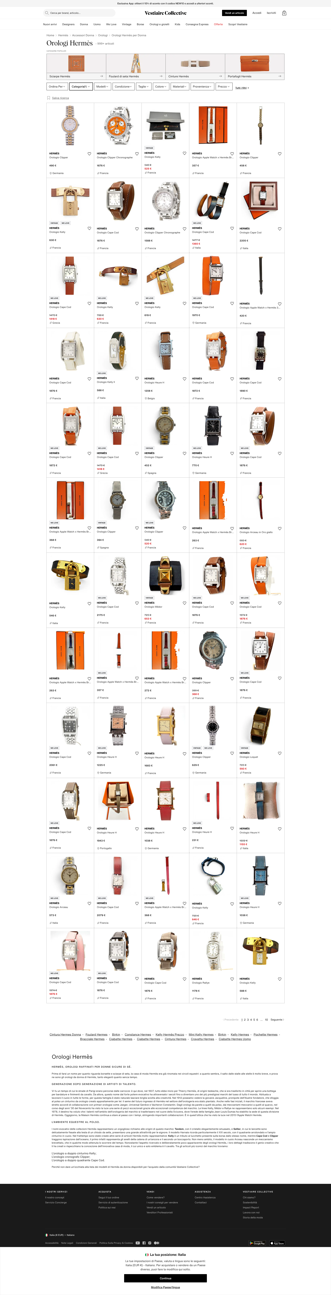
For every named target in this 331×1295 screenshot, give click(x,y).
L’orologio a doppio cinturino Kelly (74, 1153)
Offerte (218, 24)
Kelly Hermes (240, 1034)
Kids (177, 24)
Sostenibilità (250, 1202)
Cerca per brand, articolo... (65, 13)
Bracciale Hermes (92, 1039)
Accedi (256, 13)
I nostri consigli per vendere (162, 1202)
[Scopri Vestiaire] (250, 24)
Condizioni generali (86, 1243)
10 (266, 1020)
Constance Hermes (138, 1034)
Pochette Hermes (265, 1034)
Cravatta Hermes (202, 1039)
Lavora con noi (251, 1212)
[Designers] (77, 24)
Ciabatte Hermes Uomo (235, 1039)
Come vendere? (155, 1197)
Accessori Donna (83, 35)
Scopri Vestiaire (237, 24)
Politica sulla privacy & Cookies (116, 1243)
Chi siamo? (249, 1197)
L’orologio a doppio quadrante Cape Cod (78, 1160)
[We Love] (119, 24)
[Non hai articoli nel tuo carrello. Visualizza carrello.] (284, 13)
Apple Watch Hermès (250, 1115)
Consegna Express (197, 24)
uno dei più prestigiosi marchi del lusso (216, 1094)
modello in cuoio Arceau (229, 1139)
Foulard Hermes (97, 1034)
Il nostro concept (54, 1197)
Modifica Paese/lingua (165, 1287)
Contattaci (201, 1202)
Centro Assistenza (205, 1197)
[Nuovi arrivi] (59, 24)
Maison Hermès (90, 1115)
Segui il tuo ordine (108, 1197)
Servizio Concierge (56, 1202)
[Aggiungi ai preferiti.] (89, 154)
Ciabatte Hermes (120, 1039)
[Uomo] (103, 24)
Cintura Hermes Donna (65, 1034)
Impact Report (251, 1207)
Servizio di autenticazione (113, 1202)
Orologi (103, 35)
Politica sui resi (107, 1207)
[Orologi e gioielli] (172, 24)
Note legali (67, 1243)
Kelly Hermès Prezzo (170, 1034)
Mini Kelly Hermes (201, 1034)
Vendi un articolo (234, 13)
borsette (105, 1074)
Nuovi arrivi (50, 24)
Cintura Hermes (175, 1039)
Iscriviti (271, 13)
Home (50, 35)
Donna (84, 24)
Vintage (126, 24)
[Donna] (90, 24)
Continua (165, 1278)
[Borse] (146, 24)
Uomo (97, 24)
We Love (111, 24)
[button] (284, 13)
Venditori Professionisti (160, 1212)
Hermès (63, 35)
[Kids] (183, 24)
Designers (68, 24)
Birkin (116, 1034)
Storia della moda (253, 1217)
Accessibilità (51, 1243)
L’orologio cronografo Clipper (70, 1157)
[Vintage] (134, 24)
